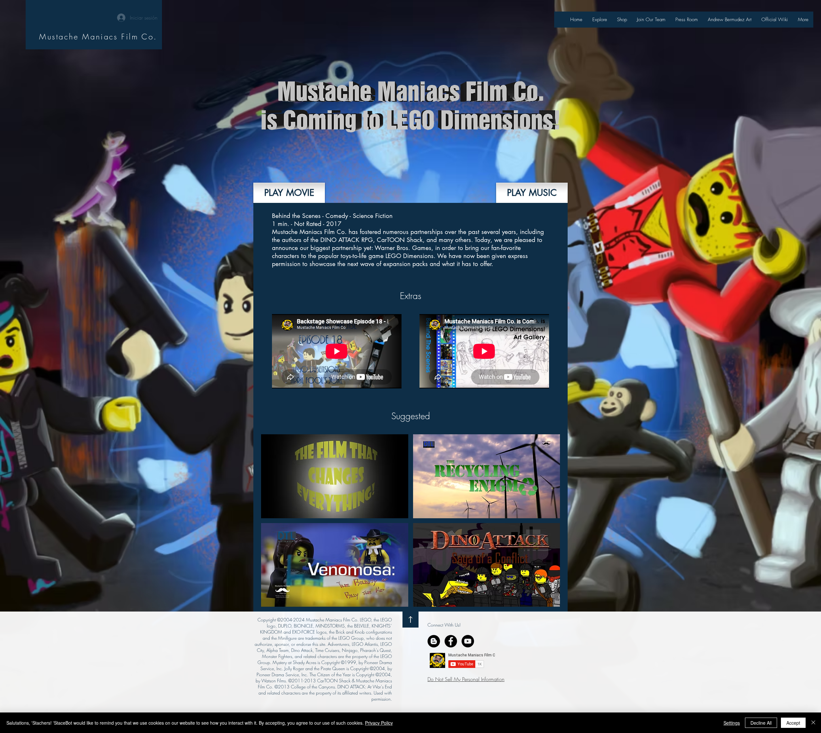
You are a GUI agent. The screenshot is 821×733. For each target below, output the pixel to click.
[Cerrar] (813, 723)
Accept (793, 723)
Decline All (761, 723)
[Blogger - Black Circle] (433, 641)
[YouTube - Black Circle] (467, 641)
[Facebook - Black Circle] (450, 641)
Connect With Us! (444, 625)
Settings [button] (732, 723)
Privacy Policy (379, 723)
